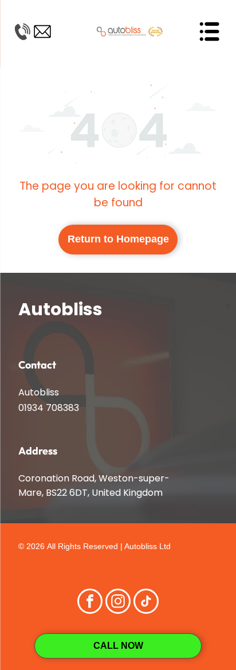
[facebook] (90, 603)
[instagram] (118, 603)
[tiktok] (146, 603)
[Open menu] (209, 31)
